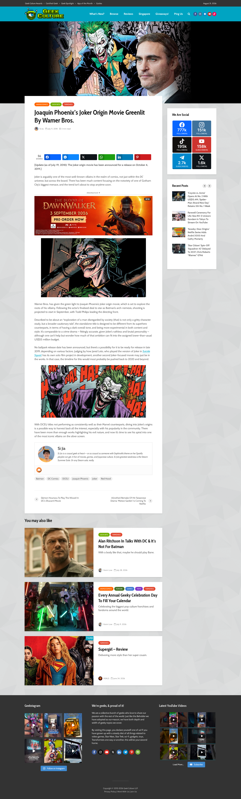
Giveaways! (162, 13)
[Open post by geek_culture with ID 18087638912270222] (34, 751)
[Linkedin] (119, 752)
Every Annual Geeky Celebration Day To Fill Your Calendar (127, 597)
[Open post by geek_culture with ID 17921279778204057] (73, 751)
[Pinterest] (131, 752)
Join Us (134, 791)
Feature (119, 589)
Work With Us (123, 791)
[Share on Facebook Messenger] (70, 157)
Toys (139, 589)
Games (129, 589)
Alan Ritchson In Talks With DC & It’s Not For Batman (127, 543)
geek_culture (33, 716)
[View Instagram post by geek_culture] (40, 735)
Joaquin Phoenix (80, 478)
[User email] (39, 470)
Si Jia (41, 128)
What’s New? (97, 13)
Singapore (144, 13)
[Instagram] (100, 752)
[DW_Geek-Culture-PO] (93, 215)
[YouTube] (106, 752)
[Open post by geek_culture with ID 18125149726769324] (73, 725)
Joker (94, 478)
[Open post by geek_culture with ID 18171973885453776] (53, 751)
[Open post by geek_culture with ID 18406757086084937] (34, 725)
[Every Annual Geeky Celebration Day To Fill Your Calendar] (59, 606)
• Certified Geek (51, 3)
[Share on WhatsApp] (106, 157)
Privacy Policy (110, 791)
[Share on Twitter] (88, 157)
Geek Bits (56, 104)
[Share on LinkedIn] (124, 157)
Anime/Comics (42, 104)
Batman (40, 478)
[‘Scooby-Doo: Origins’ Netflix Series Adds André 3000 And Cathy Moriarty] (178, 231)
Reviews (128, 13)
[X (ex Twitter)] (112, 752)
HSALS (106, 678)
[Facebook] (94, 752)
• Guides (98, 3)
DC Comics (53, 478)
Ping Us (178, 13)
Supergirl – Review (113, 649)
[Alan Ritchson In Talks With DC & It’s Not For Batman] (59, 552)
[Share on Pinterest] (142, 157)
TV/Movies (68, 104)
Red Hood (106, 478)
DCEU (65, 478)
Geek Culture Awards (33, 3)
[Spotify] (137, 752)
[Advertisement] (94, 142)
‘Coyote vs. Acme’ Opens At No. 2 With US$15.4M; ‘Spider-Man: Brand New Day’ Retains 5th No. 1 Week (199, 199)
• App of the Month (84, 3)
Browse (114, 13)
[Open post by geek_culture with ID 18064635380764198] (53, 725)
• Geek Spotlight (66, 3)
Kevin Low (107, 570)
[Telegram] (125, 752)
